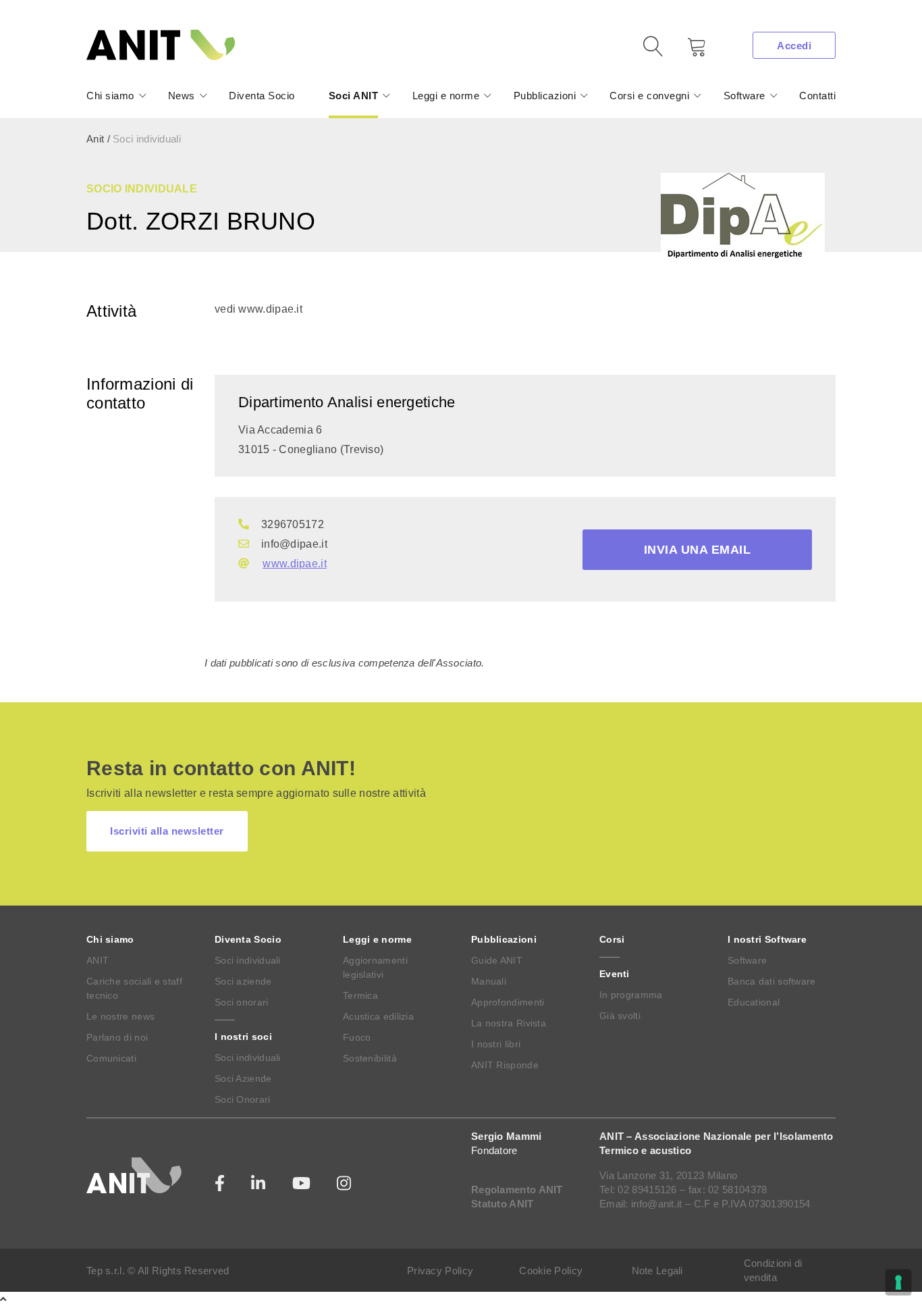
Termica (360, 995)
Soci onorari (242, 1002)
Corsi (612, 939)
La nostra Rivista (508, 1023)
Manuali (488, 981)
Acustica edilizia (378, 1016)
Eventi (614, 973)
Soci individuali (248, 960)
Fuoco (357, 1037)
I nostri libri (495, 1044)
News (181, 95)
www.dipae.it (295, 563)
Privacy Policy (440, 1270)
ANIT (97, 960)
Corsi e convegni (649, 95)
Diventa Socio (262, 95)
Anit (95, 139)
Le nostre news (120, 1016)
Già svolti (620, 1015)
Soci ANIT (354, 95)
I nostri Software (767, 939)
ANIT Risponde (505, 1065)
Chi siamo (110, 95)
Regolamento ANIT (517, 1189)
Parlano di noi (117, 1037)
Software (744, 95)
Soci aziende (243, 981)
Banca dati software (772, 981)
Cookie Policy (550, 1270)
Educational (754, 1002)
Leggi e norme (446, 95)
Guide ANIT (496, 960)
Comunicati (111, 1058)
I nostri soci (243, 1036)
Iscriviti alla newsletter (167, 831)
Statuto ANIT (502, 1203)
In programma (631, 994)
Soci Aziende (243, 1078)
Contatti (817, 95)
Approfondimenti (508, 1002)
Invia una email (697, 549)
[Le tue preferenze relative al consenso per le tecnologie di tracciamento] (898, 1282)
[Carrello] (687, 51)
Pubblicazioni (545, 95)
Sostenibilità (370, 1058)
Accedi (794, 45)
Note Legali (657, 1270)
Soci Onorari (243, 1099)
